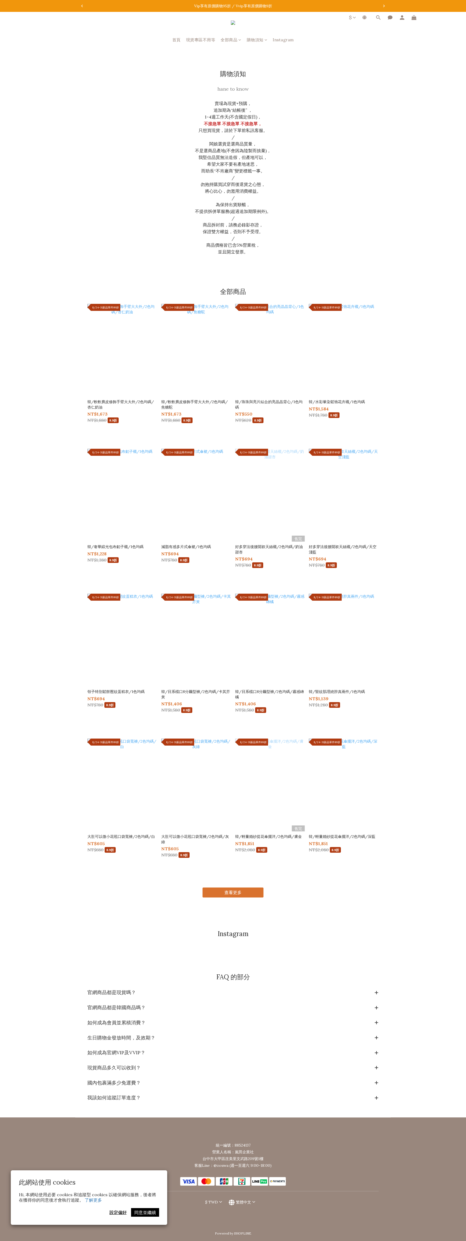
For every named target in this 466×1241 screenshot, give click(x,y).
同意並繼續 (145, 1212)
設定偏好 (118, 1212)
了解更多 (93, 1200)
